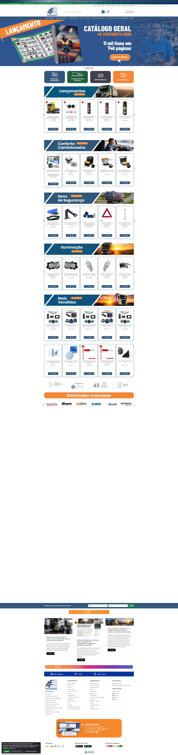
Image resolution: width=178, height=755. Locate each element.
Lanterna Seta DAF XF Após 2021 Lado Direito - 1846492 (89, 274)
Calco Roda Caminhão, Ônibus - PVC (125, 361)
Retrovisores (93, 693)
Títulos (79, 674)
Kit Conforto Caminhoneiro (74, 709)
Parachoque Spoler (94, 687)
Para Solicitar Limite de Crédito (52, 712)
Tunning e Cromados (95, 705)
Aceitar (6, 751)
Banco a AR (70, 685)
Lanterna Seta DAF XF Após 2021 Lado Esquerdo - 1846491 (107, 275)
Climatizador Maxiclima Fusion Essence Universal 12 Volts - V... (53, 326)
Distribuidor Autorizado (50, 702)
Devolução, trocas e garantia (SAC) (53, 698)
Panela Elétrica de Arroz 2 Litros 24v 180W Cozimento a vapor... (71, 171)
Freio (69, 703)
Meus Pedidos (58, 674)
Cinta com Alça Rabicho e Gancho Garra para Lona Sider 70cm (53, 224)
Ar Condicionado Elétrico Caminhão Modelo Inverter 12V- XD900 (71, 118)
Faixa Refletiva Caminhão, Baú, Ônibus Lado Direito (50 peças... (89, 362)
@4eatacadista (58, 666)
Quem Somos (48, 694)
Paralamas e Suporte (95, 685)
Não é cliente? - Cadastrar (114, 5)
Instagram (116, 691)
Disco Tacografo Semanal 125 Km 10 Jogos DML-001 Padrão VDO (53, 362)
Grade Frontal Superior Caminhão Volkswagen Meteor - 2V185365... (53, 118)
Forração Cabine (71, 701)
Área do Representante (129, 5)
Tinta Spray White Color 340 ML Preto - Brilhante (125, 117)
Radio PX (92, 689)
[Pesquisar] (103, 11)
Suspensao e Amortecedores (97, 697)
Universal (92, 707)
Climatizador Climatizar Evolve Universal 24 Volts (71, 325)
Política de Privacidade (50, 700)
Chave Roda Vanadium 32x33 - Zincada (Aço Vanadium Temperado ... (125, 224)
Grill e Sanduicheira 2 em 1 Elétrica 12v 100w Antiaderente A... (125, 171)
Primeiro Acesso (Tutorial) (51, 696)
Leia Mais (50, 653)
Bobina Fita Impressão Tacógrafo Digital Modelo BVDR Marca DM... (89, 224)
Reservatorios (93, 691)
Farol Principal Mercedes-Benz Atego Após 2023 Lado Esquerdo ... (53, 275)
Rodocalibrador (93, 695)
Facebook (116, 693)
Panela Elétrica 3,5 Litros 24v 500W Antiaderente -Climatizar (107, 171)
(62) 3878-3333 (130, 12)
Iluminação (70, 705)
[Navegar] (2, 39)
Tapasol (92, 703)
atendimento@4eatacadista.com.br (122, 685)
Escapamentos (71, 695)
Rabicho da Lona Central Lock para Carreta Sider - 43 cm (71, 223)
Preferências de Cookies (31, 751)
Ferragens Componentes (73, 697)
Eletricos (70, 693)
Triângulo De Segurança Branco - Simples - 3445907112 (107, 224)
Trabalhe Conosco (49, 710)
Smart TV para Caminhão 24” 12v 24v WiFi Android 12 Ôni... (53, 171)
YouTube (116, 695)
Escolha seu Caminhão (50, 706)
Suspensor (92, 699)
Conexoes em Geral (72, 691)
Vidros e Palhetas (94, 709)
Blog (115, 699)
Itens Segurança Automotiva (74, 707)
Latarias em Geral (94, 683)
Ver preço (54, 129)
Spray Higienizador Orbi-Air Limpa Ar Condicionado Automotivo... (89, 118)
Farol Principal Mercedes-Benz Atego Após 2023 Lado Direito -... (71, 275)
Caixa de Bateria (71, 689)
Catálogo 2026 (48, 714)
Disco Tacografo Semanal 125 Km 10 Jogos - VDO (71, 361)
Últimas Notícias (87, 612)
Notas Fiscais (101, 674)
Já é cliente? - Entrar (99, 5)
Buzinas (69, 687)
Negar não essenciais (17, 751)
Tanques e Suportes (94, 701)
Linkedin (116, 697)
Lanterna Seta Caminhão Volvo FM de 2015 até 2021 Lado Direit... (125, 275)
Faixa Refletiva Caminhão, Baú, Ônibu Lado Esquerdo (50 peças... (107, 362)
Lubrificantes (71, 699)
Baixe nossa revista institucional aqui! (53, 708)
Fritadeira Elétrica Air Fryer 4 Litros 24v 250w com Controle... (89, 171)
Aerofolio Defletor (72, 683)
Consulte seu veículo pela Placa (52, 704)
